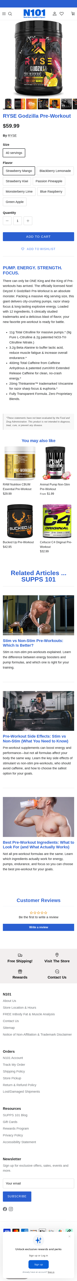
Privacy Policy (13, 1135)
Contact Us (11, 1021)
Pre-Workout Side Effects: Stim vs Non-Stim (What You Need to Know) (35, 738)
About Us (9, 1001)
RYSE (12, 135)
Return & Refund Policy (19, 1085)
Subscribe (17, 1196)
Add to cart (38, 236)
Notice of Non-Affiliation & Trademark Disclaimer (37, 1034)
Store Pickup (12, 1078)
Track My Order (14, 1064)
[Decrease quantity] (7, 221)
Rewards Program (16, 1128)
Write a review (38, 927)
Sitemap (9, 1028)
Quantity (9, 213)
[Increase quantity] (28, 221)
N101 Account (13, 1058)
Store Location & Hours (19, 1007)
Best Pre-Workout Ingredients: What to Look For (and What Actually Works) (38, 844)
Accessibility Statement (19, 1142)
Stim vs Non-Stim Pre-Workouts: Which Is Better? (33, 643)
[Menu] (4, 14)
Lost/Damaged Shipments (21, 1091)
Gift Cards (10, 1122)
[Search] (12, 14)
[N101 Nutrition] (34, 13)
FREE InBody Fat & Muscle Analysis (29, 1014)
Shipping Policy (14, 1071)
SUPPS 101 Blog (15, 1115)
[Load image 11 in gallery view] (38, 58)
